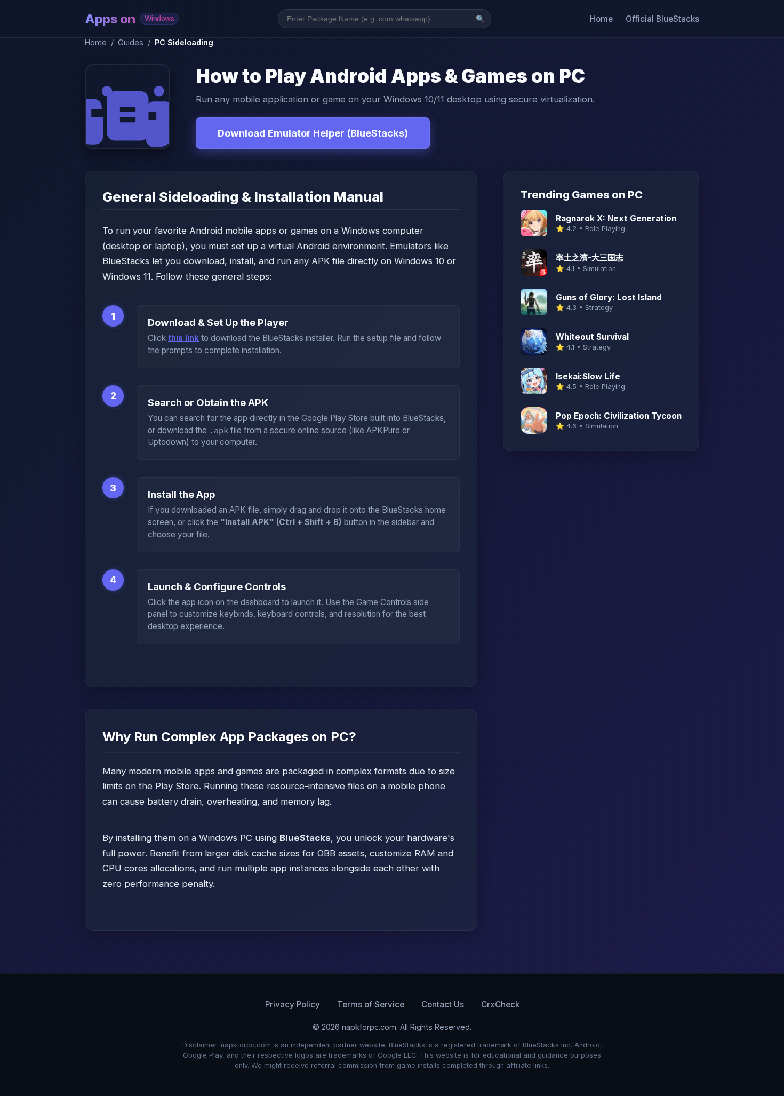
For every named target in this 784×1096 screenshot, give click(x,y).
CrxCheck (500, 1004)
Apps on (129, 19)
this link (183, 338)
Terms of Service (370, 1004)
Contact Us (442, 1004)
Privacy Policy (292, 1004)
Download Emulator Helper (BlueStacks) (313, 133)
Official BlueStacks (662, 19)
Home (601, 19)
